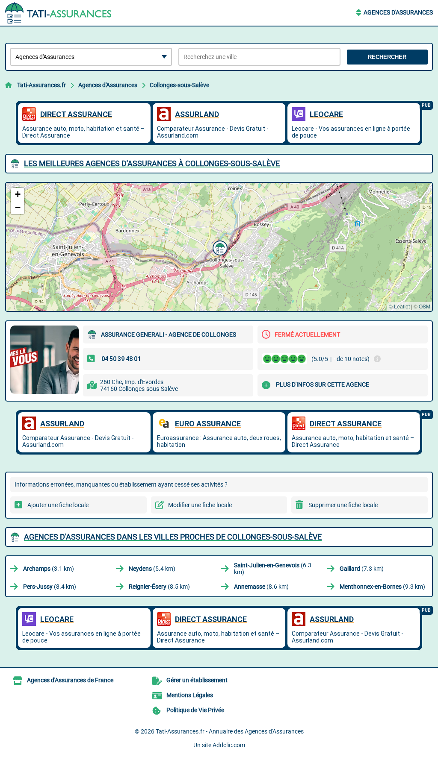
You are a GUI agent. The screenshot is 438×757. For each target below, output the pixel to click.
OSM (424, 306)
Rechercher (387, 57)
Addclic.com (229, 745)
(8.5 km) (159, 586)
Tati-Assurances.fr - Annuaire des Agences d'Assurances (230, 731)
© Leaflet (399, 306)
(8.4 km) (49, 586)
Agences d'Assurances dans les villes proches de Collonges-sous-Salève (173, 536)
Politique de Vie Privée (195, 710)
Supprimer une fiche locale (343, 505)
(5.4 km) (152, 568)
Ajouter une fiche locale (58, 505)
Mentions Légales (189, 695)
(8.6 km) (261, 586)
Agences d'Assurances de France (70, 680)
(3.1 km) (48, 568)
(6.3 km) (272, 568)
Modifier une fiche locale (200, 505)
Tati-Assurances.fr (41, 85)
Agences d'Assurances (398, 12)
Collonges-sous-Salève (179, 85)
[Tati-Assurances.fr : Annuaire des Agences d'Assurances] (58, 12)
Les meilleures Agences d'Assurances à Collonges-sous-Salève (152, 163)
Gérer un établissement (197, 680)
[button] (219, 247)
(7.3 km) (362, 568)
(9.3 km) (382, 586)
